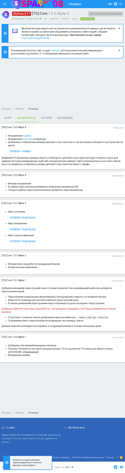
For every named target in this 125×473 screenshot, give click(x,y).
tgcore (75, 19)
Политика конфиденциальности (88, 457)
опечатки (28, 139)
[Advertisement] (62, 84)
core (45, 19)
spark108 (54, 19)
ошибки (27, 135)
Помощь (110, 457)
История (46, 118)
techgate (65, 19)
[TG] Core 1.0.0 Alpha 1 (14, 336)
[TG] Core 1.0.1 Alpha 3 (14, 203)
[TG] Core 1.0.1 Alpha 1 (14, 280)
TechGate (55, 50)
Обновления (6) (26, 118)
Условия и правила (60, 457)
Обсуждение (65, 118)
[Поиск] (120, 4)
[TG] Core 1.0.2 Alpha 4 (14, 175)
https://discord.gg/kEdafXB (35, 38)
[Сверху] (117, 457)
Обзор (8, 118)
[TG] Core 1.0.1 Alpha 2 (14, 255)
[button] (5, 4)
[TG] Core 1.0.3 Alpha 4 (14, 127)
